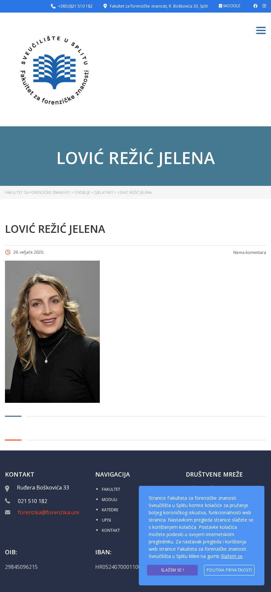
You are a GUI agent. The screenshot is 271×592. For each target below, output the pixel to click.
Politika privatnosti (229, 570)
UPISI (106, 520)
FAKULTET (111, 489)
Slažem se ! (172, 570)
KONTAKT (111, 530)
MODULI (109, 499)
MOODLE (231, 6)
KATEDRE (110, 510)
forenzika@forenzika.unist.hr (54, 512)
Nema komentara (249, 252)
